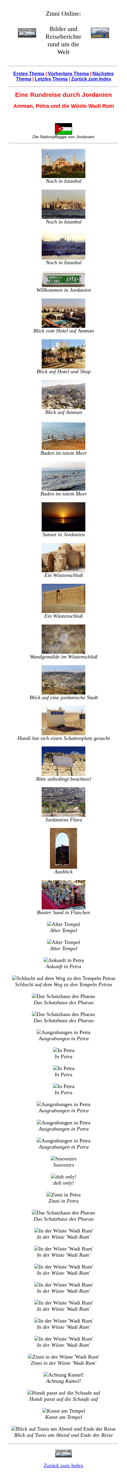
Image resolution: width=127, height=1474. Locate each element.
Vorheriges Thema (68, 73)
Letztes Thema (51, 78)
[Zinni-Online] (27, 32)
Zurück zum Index (91, 78)
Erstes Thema (28, 73)
